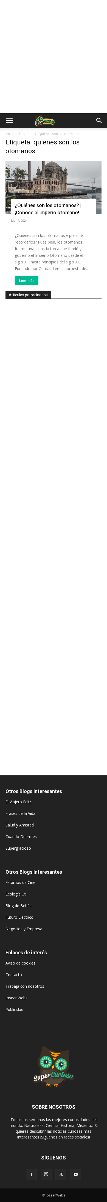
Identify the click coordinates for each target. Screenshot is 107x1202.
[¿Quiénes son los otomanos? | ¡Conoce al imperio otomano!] (53, 187)
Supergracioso (18, 848)
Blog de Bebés (18, 905)
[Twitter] (60, 1174)
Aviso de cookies (20, 963)
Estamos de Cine (20, 882)
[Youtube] (75, 1174)
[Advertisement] (53, 56)
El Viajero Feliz (18, 801)
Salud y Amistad (19, 825)
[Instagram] (46, 1174)
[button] (9, 120)
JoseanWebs (16, 997)
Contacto (13, 974)
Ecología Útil (16, 894)
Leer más (26, 281)
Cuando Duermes (21, 836)
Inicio (9, 133)
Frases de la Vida (20, 813)
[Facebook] (31, 1174)
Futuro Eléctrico (19, 917)
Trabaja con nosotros (24, 986)
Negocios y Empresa (23, 928)
